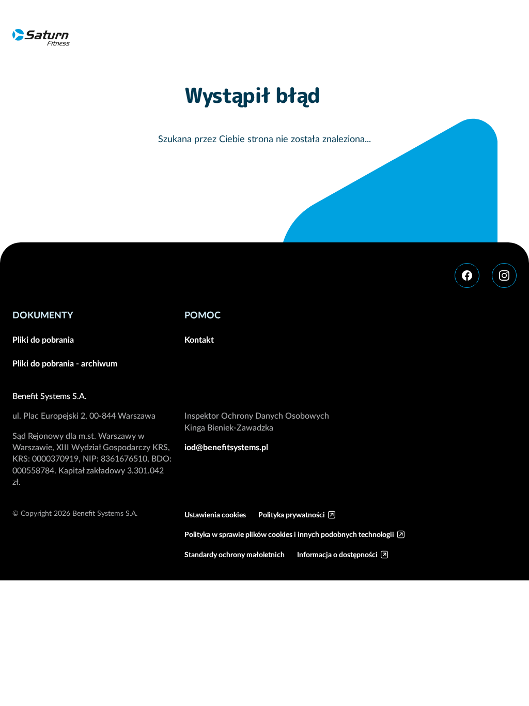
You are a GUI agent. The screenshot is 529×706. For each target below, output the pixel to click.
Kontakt (199, 339)
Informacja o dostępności (337, 554)
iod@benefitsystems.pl (226, 447)
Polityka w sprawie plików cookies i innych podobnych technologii (289, 534)
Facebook (467, 275)
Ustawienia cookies (215, 515)
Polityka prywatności (291, 515)
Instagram (504, 275)
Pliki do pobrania (43, 339)
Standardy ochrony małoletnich (234, 554)
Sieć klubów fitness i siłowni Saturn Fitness (41, 37)
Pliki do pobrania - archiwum (64, 363)
